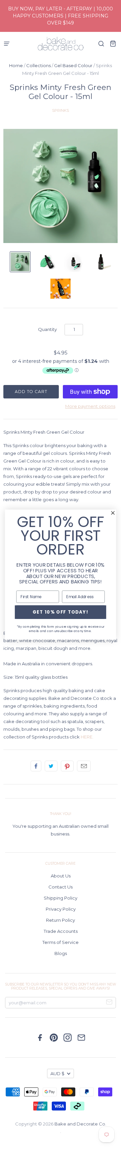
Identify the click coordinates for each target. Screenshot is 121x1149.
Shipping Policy (60, 898)
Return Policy (60, 920)
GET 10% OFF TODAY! (61, 612)
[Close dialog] (113, 512)
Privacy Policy (61, 909)
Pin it (67, 766)
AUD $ (57, 1073)
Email (84, 766)
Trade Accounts (61, 931)
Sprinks (60, 110)
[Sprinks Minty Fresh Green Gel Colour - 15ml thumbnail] (20, 262)
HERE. (87, 736)
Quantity (47, 329)
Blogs (60, 953)
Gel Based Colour (73, 65)
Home (16, 65)
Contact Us (60, 887)
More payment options (90, 406)
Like (36, 766)
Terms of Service (60, 942)
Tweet (51, 766)
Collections (38, 65)
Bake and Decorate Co (79, 1124)
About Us (61, 875)
